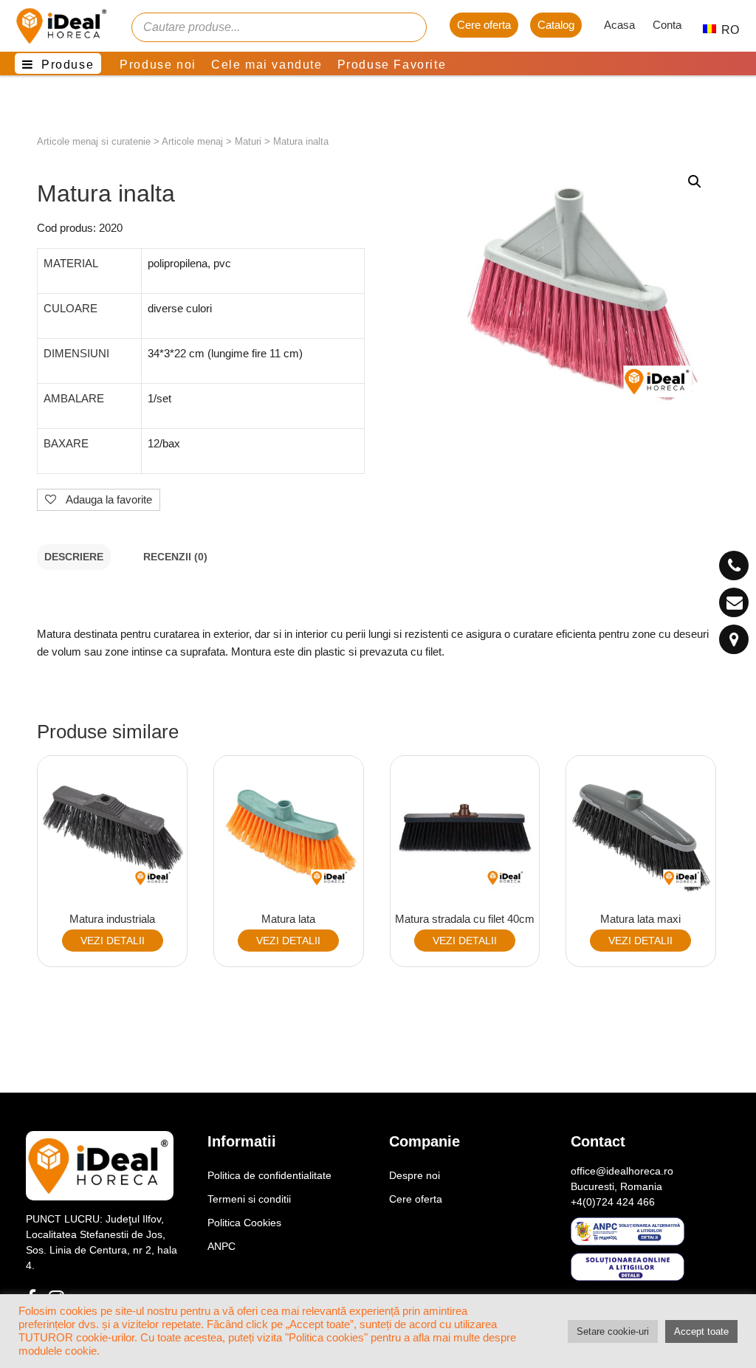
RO (722, 30)
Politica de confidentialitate (269, 1175)
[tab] (74, 557)
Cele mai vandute (267, 64)
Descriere (73, 557)
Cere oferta (484, 24)
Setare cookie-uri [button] (613, 1331)
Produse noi (158, 64)
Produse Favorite (392, 64)
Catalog (555, 24)
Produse (67, 64)
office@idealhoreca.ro (622, 1171)
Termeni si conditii (249, 1199)
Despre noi (414, 1175)
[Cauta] (408, 27)
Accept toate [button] (701, 1331)
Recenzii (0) (175, 557)
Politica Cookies (244, 1222)
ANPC (221, 1246)
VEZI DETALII (112, 940)
